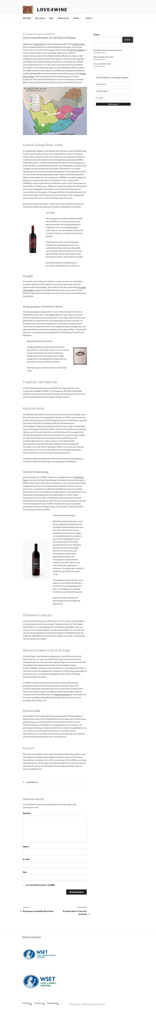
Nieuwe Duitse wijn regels (103, 57)
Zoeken (96, 34)
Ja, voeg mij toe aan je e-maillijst (40, 885)
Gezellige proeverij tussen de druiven (107, 50)
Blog (51, 18)
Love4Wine (52, 9)
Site (25, 872)
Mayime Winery (62, 694)
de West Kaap (78, 44)
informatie (32, 782)
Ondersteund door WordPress (93, 1004)
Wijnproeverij (63, 18)
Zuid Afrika (39, 44)
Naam (26, 846)
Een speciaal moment (101, 64)
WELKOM (27, 18)
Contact (88, 18)
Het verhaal (40, 18)
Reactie (27, 813)
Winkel (76, 18)
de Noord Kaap (77, 50)
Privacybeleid (74, 1004)
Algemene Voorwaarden (31, 937)
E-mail (26, 859)
